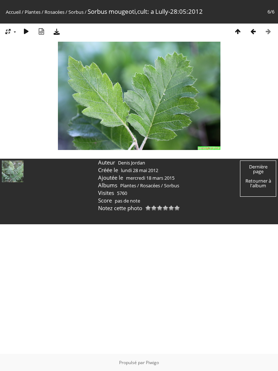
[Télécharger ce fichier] (56, 31)
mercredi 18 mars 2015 (150, 178)
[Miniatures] (237, 31)
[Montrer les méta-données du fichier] (41, 31)
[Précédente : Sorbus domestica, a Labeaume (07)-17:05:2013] (253, 31)
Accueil (13, 12)
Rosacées (54, 12)
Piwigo (152, 362)
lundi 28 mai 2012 (139, 170)
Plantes (33, 12)
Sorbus (76, 12)
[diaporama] (26, 31)
